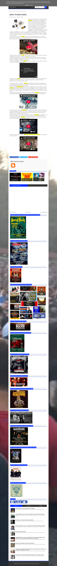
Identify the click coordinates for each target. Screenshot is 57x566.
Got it (31, 5)
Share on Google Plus (33, 157)
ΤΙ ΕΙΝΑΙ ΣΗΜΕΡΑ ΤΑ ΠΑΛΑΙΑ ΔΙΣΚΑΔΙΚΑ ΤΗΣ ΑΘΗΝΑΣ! (25, 508)
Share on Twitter (24, 157)
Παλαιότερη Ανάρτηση (43, 212)
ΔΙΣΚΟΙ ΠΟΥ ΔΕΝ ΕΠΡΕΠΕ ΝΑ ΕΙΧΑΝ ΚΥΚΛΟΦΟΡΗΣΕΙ (24, 543)
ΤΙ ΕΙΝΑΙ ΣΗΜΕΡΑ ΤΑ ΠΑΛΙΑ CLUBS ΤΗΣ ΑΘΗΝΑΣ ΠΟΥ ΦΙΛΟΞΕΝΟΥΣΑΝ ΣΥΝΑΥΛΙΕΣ (30, 514)
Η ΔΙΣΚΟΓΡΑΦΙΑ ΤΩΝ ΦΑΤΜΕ (20, 531)
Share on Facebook (15, 157)
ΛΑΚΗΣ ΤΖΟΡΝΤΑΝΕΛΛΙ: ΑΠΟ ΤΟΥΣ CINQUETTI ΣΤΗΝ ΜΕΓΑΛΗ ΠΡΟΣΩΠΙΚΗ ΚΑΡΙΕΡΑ (30, 525)
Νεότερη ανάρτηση (13, 212)
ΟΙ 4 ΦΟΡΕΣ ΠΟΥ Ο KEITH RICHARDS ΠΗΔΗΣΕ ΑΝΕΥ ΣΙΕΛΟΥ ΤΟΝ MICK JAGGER (29, 554)
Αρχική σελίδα (28, 212)
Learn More (27, 5)
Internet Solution (41, 563)
